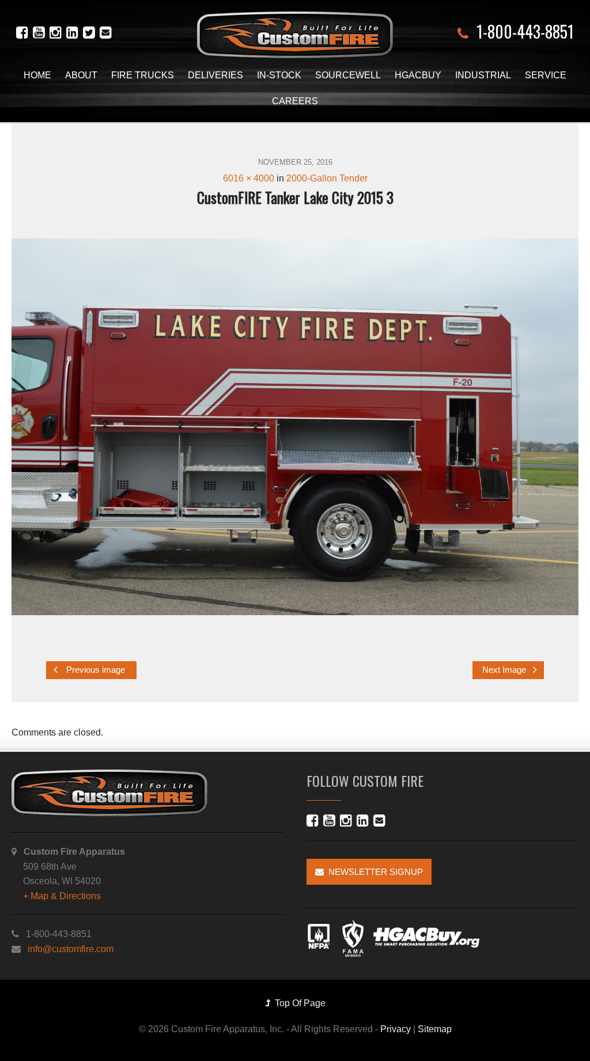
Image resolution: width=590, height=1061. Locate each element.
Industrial (483, 75)
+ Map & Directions (62, 896)
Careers (295, 101)
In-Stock (279, 75)
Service (545, 75)
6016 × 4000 (248, 178)
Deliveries (215, 75)
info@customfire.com (71, 949)
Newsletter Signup (373, 872)
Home (37, 75)
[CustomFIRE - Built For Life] (295, 35)
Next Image (505, 670)
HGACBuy (418, 75)
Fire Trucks (142, 75)
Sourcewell (348, 75)
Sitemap (435, 1029)
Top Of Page (298, 1003)
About (81, 75)
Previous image (94, 670)
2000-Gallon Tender (327, 178)
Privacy (395, 1029)
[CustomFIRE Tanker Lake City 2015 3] (295, 426)
